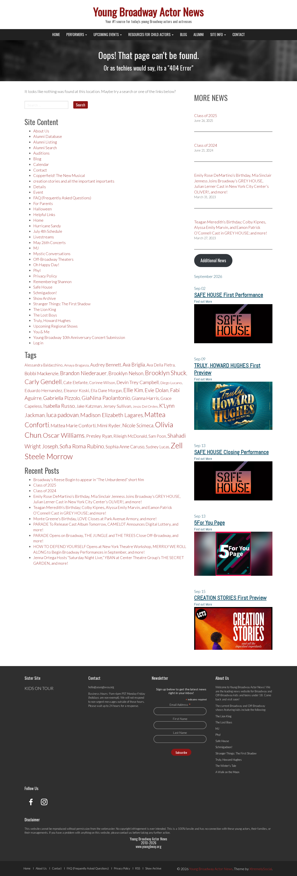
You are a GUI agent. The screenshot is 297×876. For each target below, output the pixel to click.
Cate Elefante (75, 382)
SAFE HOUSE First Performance (228, 295)
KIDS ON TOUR (39, 688)
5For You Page (209, 522)
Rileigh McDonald (130, 436)
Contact (238, 34)
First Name (180, 719)
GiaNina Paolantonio (106, 397)
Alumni (199, 34)
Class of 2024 (44, 490)
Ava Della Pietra (161, 365)
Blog (183, 34)
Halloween (42, 208)
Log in (38, 342)
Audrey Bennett (105, 364)
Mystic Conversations (51, 253)
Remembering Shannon (52, 281)
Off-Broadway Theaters (53, 259)
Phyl (37, 270)
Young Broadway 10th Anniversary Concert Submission (79, 337)
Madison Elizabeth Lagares (111, 415)
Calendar (41, 164)
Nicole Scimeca (138, 425)
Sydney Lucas (157, 446)
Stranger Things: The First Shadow (61, 303)
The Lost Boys (45, 315)
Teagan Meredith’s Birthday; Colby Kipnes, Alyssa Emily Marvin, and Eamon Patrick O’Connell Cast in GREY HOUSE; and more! (230, 227)
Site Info (217, 34)
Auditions (41, 153)
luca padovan (62, 414)
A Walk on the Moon (227, 772)
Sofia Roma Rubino (82, 446)
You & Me (41, 331)
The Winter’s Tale (225, 765)
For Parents (43, 203)
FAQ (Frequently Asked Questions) (62, 197)
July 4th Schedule (47, 231)
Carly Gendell (43, 381)
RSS (137, 868)
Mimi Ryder (109, 425)
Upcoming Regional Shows (55, 326)
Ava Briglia (134, 364)
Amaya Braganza (76, 365)
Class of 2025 (44, 485)
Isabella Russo (59, 406)
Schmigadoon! (45, 292)
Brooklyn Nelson (125, 373)
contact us (126, 832)
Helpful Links (44, 214)
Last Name (180, 732)
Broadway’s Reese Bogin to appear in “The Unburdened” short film (88, 479)
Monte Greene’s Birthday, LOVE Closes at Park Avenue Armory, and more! (95, 518)
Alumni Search (45, 147)
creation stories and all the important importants (73, 181)
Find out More (203, 301)
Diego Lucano (171, 383)
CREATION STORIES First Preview (230, 597)
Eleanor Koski (76, 390)
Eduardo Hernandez (43, 390)
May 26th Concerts (49, 242)
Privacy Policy (45, 276)
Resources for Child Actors (149, 34)
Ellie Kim (133, 390)
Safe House (42, 287)
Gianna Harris (145, 398)
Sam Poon (157, 436)
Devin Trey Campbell (138, 382)
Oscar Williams (64, 435)
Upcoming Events (106, 34)
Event (38, 192)
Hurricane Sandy (47, 225)
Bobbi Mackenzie (41, 373)
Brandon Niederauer (83, 373)
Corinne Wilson (102, 382)
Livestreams (43, 236)
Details (39, 186)
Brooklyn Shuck (165, 372)
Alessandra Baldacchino (44, 365)
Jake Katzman (89, 406)
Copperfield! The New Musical (59, 175)
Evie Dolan (157, 390)
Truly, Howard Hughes (52, 320)
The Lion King (44, 309)
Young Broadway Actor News (148, 11)
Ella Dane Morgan (106, 390)
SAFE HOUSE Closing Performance (231, 452)
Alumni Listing (45, 142)
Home (56, 34)
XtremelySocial (260, 869)
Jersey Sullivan (117, 406)
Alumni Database (47, 136)
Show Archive (44, 298)
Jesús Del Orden (145, 406)
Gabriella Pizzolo (61, 398)
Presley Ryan (99, 436)
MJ (36, 248)
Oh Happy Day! (46, 264)
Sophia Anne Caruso (124, 446)
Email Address (180, 704)
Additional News (213, 260)
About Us (41, 131)
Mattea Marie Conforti (73, 425)
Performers (75, 34)
